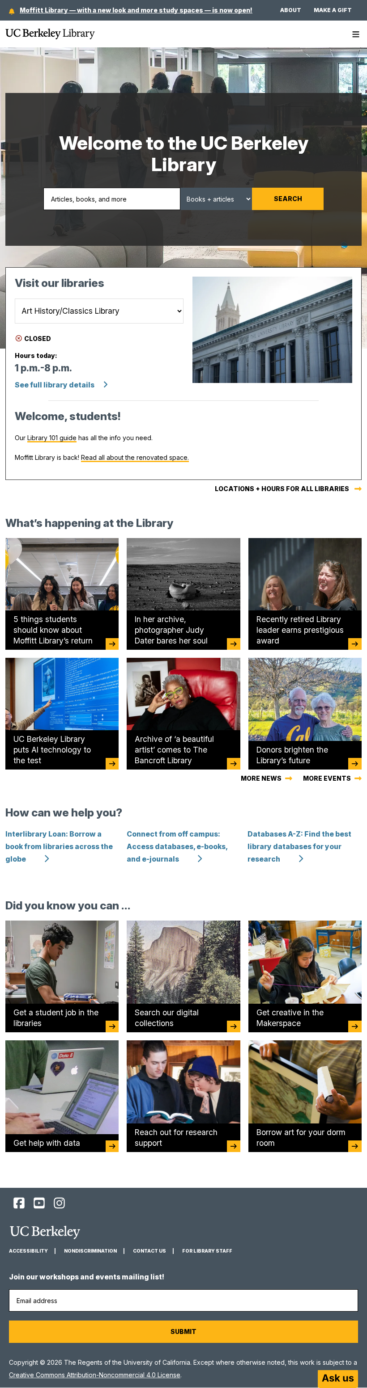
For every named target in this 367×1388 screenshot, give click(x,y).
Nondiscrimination (90, 1251)
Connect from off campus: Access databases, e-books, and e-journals (177, 846)
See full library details (54, 385)
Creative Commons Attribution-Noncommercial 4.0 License (94, 1375)
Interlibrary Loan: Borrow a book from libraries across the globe (59, 846)
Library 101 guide (52, 438)
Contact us (149, 1251)
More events (327, 778)
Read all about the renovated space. (135, 457)
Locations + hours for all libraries (282, 488)
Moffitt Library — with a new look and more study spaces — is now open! (136, 10)
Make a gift (333, 10)
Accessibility (28, 1251)
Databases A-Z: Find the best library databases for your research (299, 846)
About (290, 10)
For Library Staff (207, 1251)
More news (261, 778)
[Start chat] (338, 1379)
